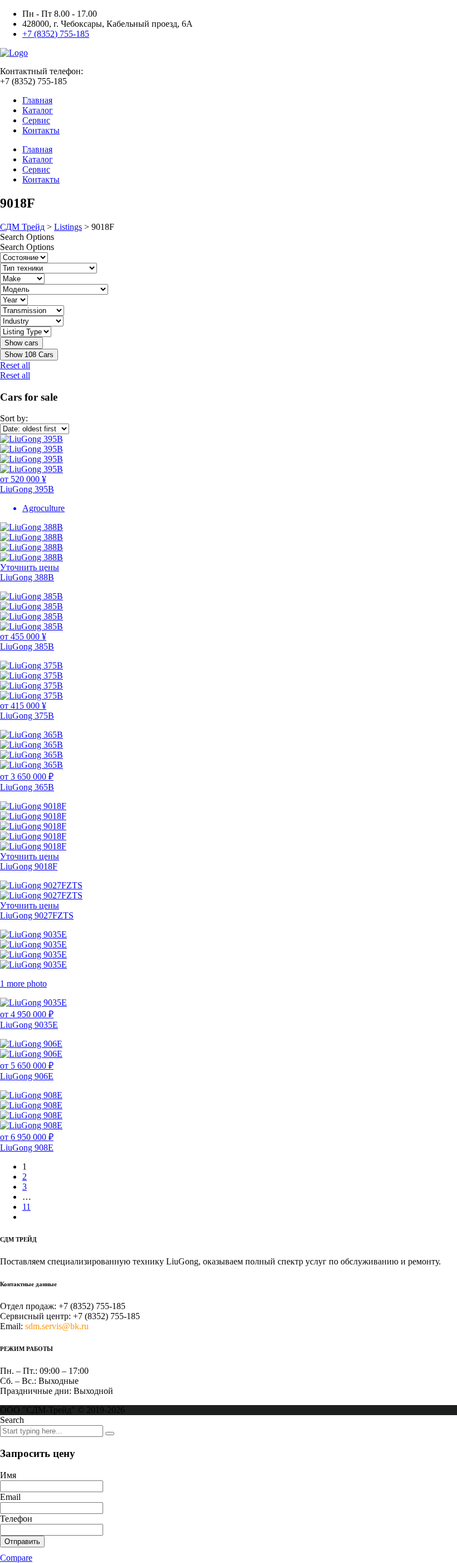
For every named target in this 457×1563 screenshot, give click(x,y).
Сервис (36, 120)
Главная (37, 100)
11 (26, 1206)
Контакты (41, 130)
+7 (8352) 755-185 (55, 34)
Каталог (37, 110)
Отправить (22, 1541)
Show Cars (29, 354)
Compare (16, 1557)
